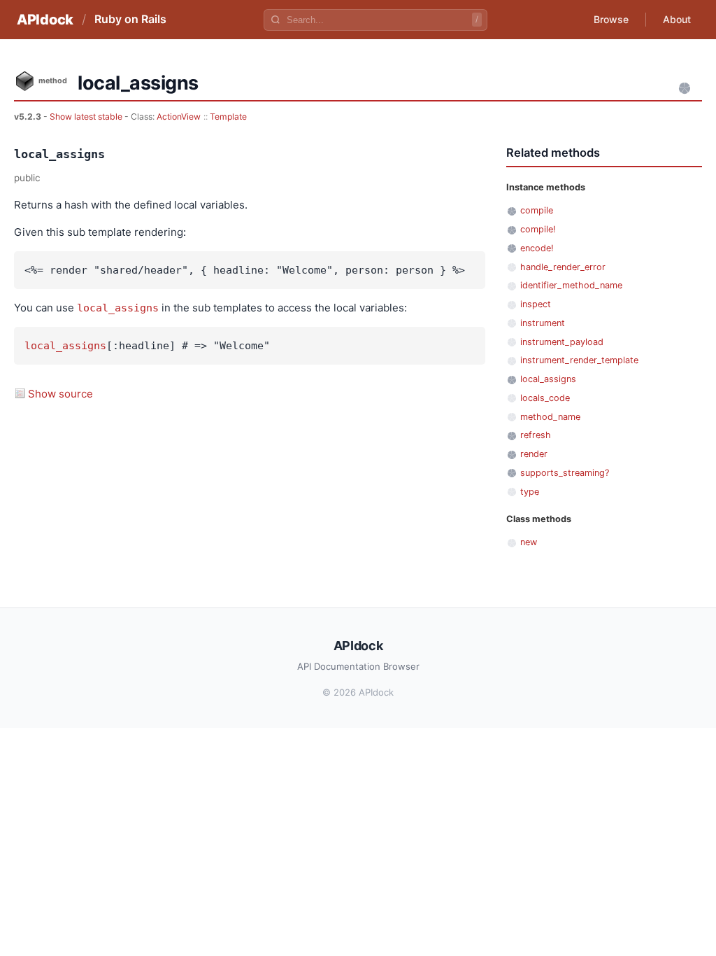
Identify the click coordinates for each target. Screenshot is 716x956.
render (533, 454)
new (528, 542)
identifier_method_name (571, 285)
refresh (535, 435)
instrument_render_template (579, 360)
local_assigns (118, 308)
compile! (538, 229)
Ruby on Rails (130, 19)
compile (536, 210)
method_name (550, 417)
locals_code (545, 398)
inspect (535, 304)
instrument (542, 323)
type (529, 491)
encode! (537, 248)
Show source (60, 393)
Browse (611, 19)
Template (228, 116)
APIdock (45, 19)
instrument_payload (561, 342)
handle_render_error (563, 267)
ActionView (179, 116)
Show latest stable (87, 116)
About (677, 19)
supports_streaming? (564, 473)
